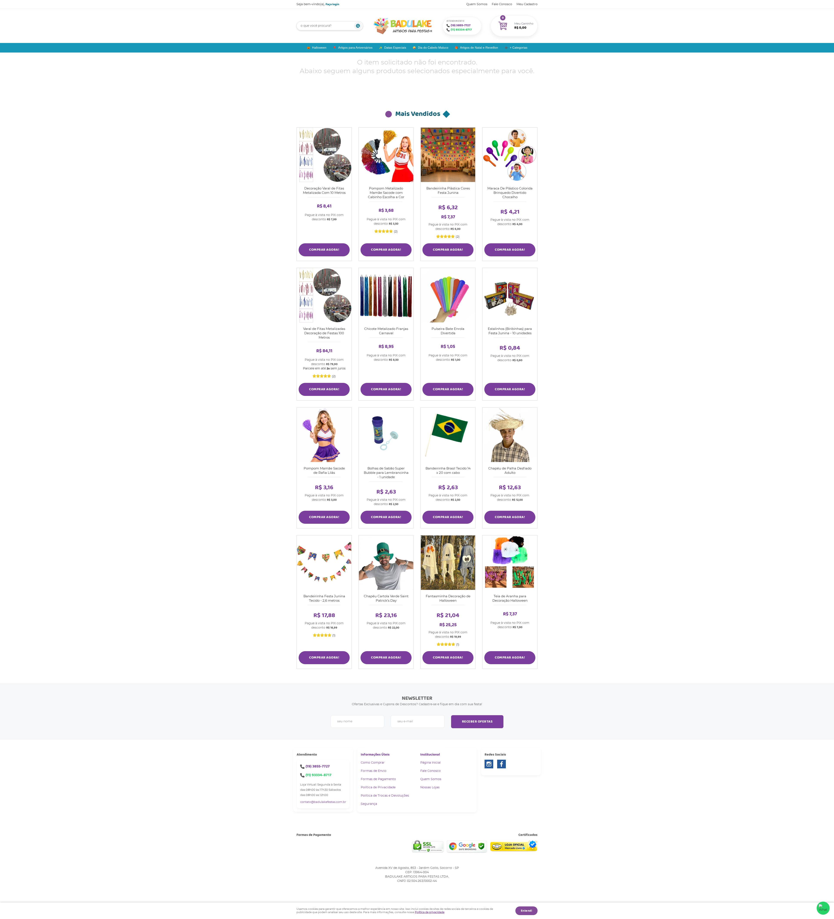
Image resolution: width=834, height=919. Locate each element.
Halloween (319, 47)
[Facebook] (501, 764)
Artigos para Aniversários (355, 47)
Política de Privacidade (378, 787)
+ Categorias (518, 47)
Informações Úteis (375, 754)
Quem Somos (476, 4)
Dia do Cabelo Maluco (433, 47)
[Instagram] (489, 764)
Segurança (369, 803)
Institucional (430, 754)
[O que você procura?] (358, 26)
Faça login (332, 4)
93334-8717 (461, 29)
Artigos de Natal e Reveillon (479, 47)
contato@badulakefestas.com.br (323, 802)
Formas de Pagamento (378, 779)
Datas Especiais (395, 47)
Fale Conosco (502, 4)
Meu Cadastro (527, 4)
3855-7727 (460, 25)
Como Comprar (373, 762)
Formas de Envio (373, 770)
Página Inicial (430, 762)
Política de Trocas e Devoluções (385, 795)
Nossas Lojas (430, 787)
